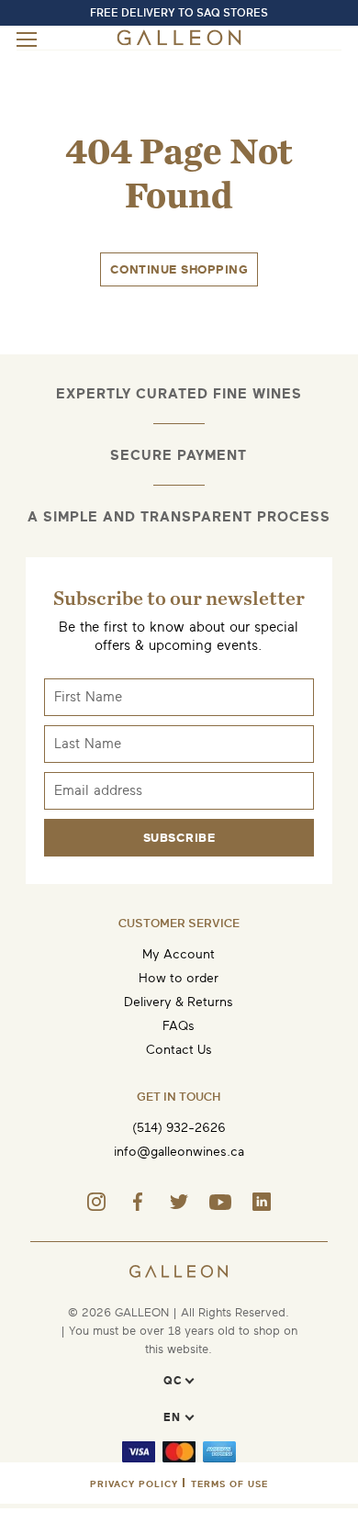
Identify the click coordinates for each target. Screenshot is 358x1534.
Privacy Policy (134, 1484)
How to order (178, 978)
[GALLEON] (179, 42)
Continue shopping (179, 269)
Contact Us (179, 1050)
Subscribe (179, 838)
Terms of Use (229, 1484)
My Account (178, 954)
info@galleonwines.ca (179, 1152)
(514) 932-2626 (179, 1128)
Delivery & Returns (178, 1002)
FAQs (178, 1026)
